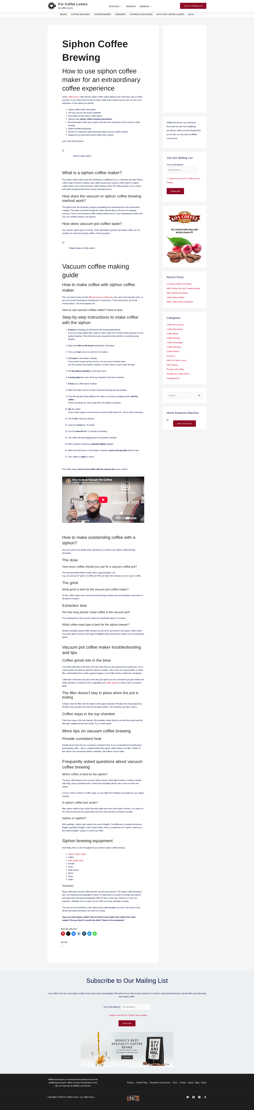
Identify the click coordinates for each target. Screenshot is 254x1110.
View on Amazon (184, 423)
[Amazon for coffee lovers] (205, 1097)
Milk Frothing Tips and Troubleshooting (183, 288)
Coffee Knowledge (174, 342)
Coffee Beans (172, 333)
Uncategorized (173, 378)
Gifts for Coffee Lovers (176, 360)
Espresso (171, 356)
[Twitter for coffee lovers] (187, 1097)
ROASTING (114, 6)
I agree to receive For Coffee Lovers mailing (128, 1015)
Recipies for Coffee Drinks (178, 374)
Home (203, 1082)
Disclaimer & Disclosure (160, 1082)
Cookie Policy (142, 1082)
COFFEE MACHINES (80, 14)
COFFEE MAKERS (102, 14)
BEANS (63, 14)
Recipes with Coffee (175, 369)
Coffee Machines (174, 347)
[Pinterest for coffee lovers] (193, 1097)
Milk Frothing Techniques (177, 293)
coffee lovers (73, 97)
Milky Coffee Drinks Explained (180, 302)
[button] (193, 6)
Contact (183, 1082)
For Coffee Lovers (72, 4)
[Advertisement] (184, 69)
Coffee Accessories (175, 325)
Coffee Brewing (173, 338)
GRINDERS (120, 14)
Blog (197, 1082)
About (190, 1082)
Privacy (130, 1082)
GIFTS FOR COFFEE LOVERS (170, 14)
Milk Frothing (172, 365)
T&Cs (175, 1082)
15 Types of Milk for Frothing (179, 284)
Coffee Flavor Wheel (175, 297)
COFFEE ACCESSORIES (141, 14)
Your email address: (112, 1007)
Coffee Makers (173, 351)
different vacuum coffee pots (101, 297)
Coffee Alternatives (175, 329)
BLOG (191, 14)
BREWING (144, 6)
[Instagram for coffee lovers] (199, 1097)
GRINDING (131, 6)
